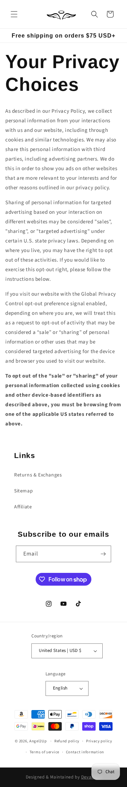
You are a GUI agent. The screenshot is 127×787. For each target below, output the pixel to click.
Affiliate (23, 506)
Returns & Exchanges (38, 475)
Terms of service (44, 752)
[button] (14, 14)
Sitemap (23, 491)
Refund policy (66, 741)
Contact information (85, 752)
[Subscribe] (103, 554)
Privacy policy (99, 741)
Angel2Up (38, 741)
